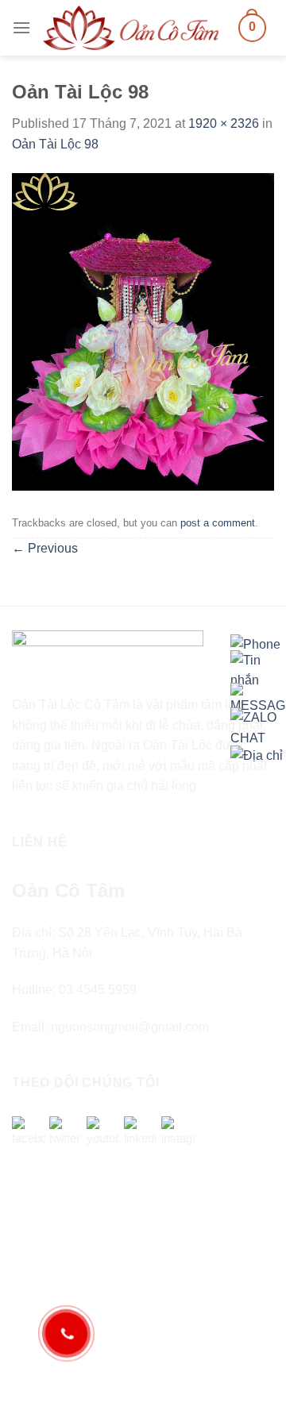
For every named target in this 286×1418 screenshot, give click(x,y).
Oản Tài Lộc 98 (55, 144)
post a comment (217, 523)
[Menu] (21, 27)
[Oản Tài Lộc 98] (143, 330)
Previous (45, 548)
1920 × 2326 (223, 123)
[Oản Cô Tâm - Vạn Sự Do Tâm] (130, 28)
